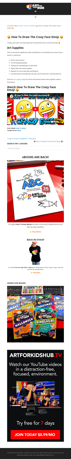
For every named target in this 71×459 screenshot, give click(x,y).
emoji (19, 130)
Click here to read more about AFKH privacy (38, 453)
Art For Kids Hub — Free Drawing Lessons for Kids (35, 6)
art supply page (19, 79)
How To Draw (21, 128)
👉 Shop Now (35, 273)
